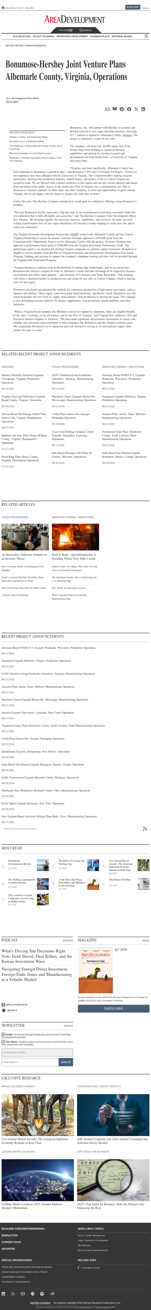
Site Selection (84, 1245)
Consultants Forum (13, 8)
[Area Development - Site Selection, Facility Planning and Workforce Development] (75, 19)
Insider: (36, 1036)
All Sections (146, 36)
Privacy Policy (86, 1307)
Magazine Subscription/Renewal (23, 1228)
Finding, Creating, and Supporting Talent (28, 136)
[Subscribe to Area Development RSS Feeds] (13, 1294)
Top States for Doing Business (16, 1282)
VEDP (74, 234)
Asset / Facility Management (91, 1235)
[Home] (23, 1294)
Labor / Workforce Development (93, 1240)
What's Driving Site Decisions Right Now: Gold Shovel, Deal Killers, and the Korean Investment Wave (37, 956)
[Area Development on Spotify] (42, 1294)
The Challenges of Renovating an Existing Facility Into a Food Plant (35, 147)
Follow (64, 30)
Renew (145, 8)
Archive (68, 1025)
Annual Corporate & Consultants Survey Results (25, 1272)
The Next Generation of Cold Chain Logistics (30, 153)
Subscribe (132, 7)
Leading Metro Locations (13, 1277)
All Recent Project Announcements (20, 829)
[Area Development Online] (40, 1303)
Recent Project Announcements (26, 45)
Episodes (68, 940)
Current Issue (11, 1242)
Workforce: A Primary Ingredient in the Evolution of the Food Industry (35, 159)
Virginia (127, 135)
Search (87, 30)
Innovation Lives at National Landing (26, 141)
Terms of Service (103, 1307)
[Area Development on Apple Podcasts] (32, 1294)
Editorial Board (122, 36)
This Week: (37, 1043)
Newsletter (10, 1235)
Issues (145, 940)
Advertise (29, 8)
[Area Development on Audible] (52, 1294)
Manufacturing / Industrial (123, 366)
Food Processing (65, 366)
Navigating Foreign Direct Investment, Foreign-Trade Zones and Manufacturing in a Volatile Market (37, 974)
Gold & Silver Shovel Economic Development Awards (27, 1267)
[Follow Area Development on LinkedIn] (4, 1294)
